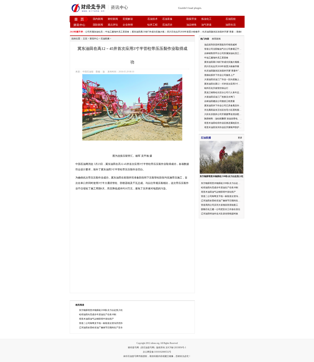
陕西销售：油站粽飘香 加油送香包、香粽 (224, 118)
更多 (240, 137)
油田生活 (231, 24)
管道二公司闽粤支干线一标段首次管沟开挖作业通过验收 (228, 196)
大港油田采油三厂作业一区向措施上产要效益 (226, 79)
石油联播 (105, 38)
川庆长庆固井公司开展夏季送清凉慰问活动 (225, 114)
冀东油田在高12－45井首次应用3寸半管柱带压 (226, 84)
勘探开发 (191, 19)
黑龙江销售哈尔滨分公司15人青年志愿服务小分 (227, 92)
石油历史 (167, 24)
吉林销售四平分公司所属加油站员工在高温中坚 (227, 53)
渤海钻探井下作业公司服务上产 (219, 75)
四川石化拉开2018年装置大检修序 (179, 31)
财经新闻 (113, 19)
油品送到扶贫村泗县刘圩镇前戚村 (220, 44)
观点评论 (113, 24)
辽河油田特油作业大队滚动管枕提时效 (219, 213)
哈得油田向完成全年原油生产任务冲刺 (97, 314)
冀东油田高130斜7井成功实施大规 (144, 31)
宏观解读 (128, 19)
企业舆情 (128, 24)
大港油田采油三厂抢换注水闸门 (219, 97)
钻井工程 (152, 24)
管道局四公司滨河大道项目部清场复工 (219, 205)
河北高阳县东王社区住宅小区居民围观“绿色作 (226, 110)
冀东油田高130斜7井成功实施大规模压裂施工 (226, 62)
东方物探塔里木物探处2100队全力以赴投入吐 (101, 310)
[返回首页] (79, 19)
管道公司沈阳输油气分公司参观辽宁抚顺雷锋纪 (227, 49)
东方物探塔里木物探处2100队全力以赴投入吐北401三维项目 (230, 183)
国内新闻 (98, 19)
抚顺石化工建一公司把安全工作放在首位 (220, 209)
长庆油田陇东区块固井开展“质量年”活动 (223, 70)
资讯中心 (94, 38)
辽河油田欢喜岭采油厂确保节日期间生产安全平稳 (225, 200)
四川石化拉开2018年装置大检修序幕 (221, 66)
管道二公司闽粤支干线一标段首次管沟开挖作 (101, 323)
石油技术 (152, 19)
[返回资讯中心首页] (79, 25)
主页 (85, 38)
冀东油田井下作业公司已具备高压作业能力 (225, 105)
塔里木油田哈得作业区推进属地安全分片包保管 (227, 123)
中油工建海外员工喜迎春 (113, 31)
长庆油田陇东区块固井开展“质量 (214, 31)
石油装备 (167, 19)
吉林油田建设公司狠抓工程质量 (219, 101)
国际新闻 (98, 24)
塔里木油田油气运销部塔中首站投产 (96, 319)
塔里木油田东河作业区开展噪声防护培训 (223, 127)
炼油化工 (206, 19)
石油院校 (231, 19)
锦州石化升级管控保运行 (216, 88)
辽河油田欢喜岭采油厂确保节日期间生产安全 (101, 327)
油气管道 (206, 24)
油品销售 (191, 24)
